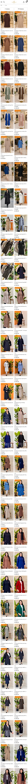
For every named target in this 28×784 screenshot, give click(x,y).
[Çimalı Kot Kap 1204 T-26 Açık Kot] (20, 145)
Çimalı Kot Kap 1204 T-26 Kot (7, 183)
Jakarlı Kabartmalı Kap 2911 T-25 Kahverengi (7, 258)
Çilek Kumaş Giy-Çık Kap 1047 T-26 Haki (7, 105)
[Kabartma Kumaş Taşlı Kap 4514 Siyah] (7, 391)
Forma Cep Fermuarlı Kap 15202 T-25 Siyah (20, 354)
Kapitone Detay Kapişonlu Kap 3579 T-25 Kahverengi (7, 330)
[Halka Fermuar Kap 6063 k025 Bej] (7, 512)
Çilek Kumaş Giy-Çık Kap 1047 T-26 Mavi (7, 131)
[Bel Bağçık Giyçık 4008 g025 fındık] (7, 560)
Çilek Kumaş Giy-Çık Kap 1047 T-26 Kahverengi (20, 105)
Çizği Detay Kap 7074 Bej (19, 402)
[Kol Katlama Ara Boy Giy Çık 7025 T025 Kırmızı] (20, 584)
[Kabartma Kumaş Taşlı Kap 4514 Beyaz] (7, 367)
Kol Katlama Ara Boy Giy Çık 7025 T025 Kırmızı (20, 595)
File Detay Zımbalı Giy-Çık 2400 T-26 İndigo (20, 54)
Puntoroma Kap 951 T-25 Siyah (20, 330)
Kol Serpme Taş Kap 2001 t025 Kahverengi (7, 474)
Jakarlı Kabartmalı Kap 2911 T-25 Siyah (20, 258)
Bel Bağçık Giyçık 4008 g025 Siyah (7, 595)
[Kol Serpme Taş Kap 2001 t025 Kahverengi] (7, 463)
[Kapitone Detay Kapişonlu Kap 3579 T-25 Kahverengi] (7, 319)
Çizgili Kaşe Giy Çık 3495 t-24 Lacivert (7, 691)
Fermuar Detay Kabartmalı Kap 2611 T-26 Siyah (7, 210)
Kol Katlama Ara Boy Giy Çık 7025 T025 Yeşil (20, 619)
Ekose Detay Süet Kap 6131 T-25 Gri (20, 234)
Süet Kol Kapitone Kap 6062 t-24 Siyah (7, 667)
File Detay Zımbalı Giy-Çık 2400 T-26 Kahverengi (7, 54)
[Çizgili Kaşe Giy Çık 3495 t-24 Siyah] (20, 656)
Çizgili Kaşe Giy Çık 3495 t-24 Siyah (20, 667)
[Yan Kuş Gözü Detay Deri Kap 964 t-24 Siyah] (20, 632)
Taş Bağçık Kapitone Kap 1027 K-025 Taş (7, 643)
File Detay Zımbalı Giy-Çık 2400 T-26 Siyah (20, 78)
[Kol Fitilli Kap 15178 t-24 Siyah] (20, 728)
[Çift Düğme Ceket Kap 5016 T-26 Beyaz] (20, 197)
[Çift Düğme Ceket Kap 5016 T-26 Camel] (7, 223)
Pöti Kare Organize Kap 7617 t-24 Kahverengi (20, 715)
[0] (27, 2)
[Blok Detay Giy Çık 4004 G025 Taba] (20, 536)
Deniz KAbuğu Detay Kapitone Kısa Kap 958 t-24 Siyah (7, 715)
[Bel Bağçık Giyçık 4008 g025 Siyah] (7, 584)
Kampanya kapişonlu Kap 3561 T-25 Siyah (20, 450)
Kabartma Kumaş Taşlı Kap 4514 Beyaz (7, 378)
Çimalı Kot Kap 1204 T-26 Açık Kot (20, 157)
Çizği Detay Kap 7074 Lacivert (7, 426)
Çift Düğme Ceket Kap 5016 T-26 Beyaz (20, 207)
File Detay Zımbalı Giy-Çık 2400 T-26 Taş (20, 30)
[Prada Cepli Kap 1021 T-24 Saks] (20, 752)
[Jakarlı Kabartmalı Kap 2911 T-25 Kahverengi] (7, 247)
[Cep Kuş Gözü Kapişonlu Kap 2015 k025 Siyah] (7, 536)
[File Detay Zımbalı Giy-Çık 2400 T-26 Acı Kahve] (7, 19)
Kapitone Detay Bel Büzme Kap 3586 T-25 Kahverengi (20, 306)
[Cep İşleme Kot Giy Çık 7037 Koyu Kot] (20, 488)
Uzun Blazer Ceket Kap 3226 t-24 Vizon (7, 763)
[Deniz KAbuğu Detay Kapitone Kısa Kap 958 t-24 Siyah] (7, 704)
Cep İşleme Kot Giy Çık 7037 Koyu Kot (20, 498)
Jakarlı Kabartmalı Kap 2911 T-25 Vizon (7, 282)
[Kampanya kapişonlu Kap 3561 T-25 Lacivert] (7, 439)
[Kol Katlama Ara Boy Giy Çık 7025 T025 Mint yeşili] (7, 608)
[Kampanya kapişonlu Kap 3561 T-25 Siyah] (20, 439)
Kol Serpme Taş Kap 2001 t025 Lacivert (20, 474)
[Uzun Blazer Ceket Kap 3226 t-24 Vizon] (7, 752)
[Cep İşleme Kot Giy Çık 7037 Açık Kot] (7, 488)
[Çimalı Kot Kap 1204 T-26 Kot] (7, 171)
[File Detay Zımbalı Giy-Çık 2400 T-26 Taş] (20, 19)
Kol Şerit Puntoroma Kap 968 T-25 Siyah (20, 282)
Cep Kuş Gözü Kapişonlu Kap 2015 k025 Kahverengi (20, 523)
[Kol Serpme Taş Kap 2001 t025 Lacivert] (20, 463)
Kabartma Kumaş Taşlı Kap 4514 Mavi (20, 378)
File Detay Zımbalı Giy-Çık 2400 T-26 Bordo (7, 78)
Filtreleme (21, 9)
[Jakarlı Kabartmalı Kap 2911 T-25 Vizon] (7, 271)
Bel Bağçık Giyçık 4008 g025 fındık (7, 571)
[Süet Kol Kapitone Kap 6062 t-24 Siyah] (7, 656)
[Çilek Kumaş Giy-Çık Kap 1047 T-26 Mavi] (7, 119)
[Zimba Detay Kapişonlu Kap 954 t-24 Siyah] (7, 728)
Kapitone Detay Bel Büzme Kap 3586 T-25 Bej (7, 306)
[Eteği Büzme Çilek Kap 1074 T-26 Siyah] (20, 171)
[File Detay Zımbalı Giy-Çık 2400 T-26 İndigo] (20, 43)
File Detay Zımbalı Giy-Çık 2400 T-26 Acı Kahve (7, 30)
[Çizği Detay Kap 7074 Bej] (20, 391)
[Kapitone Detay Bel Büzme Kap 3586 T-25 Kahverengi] (20, 295)
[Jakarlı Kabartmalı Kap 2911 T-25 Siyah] (20, 247)
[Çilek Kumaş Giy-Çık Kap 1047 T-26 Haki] (7, 93)
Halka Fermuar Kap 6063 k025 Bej (7, 523)
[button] (20, 204)
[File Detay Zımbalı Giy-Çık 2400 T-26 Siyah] (20, 67)
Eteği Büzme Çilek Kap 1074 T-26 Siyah (20, 183)
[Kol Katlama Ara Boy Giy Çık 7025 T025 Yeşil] (20, 608)
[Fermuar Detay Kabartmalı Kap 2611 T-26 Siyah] (7, 198)
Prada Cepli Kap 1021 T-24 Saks (20, 763)
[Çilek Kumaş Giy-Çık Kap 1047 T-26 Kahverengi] (20, 93)
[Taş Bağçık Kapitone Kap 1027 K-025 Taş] (7, 632)
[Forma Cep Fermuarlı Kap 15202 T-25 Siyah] (20, 343)
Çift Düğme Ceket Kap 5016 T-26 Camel (7, 234)
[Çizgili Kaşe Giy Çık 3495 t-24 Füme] (20, 680)
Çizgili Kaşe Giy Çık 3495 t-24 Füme (20, 691)
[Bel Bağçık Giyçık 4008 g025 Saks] (20, 560)
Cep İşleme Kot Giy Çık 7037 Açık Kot (7, 498)
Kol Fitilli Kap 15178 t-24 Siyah (20, 739)
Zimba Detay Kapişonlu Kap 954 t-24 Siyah (7, 739)
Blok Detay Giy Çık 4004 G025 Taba (20, 547)
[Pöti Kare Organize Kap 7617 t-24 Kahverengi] (20, 704)
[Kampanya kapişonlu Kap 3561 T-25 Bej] (20, 415)
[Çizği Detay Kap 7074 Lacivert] (7, 415)
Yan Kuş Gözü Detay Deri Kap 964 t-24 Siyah (20, 643)
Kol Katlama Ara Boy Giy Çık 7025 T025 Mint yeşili (7, 619)
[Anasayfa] (2, 5)
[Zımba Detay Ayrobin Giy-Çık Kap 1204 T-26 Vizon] (7, 144)
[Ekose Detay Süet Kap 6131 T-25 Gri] (20, 223)
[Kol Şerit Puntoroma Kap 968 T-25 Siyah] (20, 271)
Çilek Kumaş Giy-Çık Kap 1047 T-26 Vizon (20, 131)
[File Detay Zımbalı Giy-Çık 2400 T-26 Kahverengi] (7, 43)
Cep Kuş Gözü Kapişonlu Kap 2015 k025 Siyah (7, 547)
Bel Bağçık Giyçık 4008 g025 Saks (20, 571)
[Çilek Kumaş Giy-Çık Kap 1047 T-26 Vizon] (20, 119)
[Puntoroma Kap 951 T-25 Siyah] (20, 319)
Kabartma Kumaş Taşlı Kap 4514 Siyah (7, 402)
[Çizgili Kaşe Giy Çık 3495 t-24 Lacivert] (7, 680)
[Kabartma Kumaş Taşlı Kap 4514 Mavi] (20, 367)
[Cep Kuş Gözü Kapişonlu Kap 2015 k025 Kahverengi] (20, 512)
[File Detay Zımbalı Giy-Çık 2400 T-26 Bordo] (7, 67)
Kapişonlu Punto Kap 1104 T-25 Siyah (7, 354)
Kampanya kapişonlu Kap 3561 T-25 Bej (20, 426)
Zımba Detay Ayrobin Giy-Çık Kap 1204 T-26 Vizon (7, 155)
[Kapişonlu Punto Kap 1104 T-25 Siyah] (7, 343)
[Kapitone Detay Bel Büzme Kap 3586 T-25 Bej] (7, 295)
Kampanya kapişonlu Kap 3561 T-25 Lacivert (7, 450)
